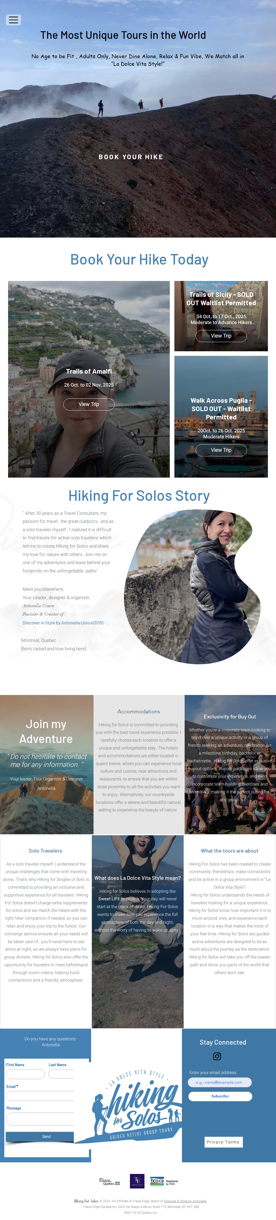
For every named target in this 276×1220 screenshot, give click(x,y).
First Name (15, 1065)
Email (11, 1087)
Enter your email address (212, 1072)
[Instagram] (217, 1056)
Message (13, 1108)
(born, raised (33, 648)
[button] (13, 20)
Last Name (58, 1065)
